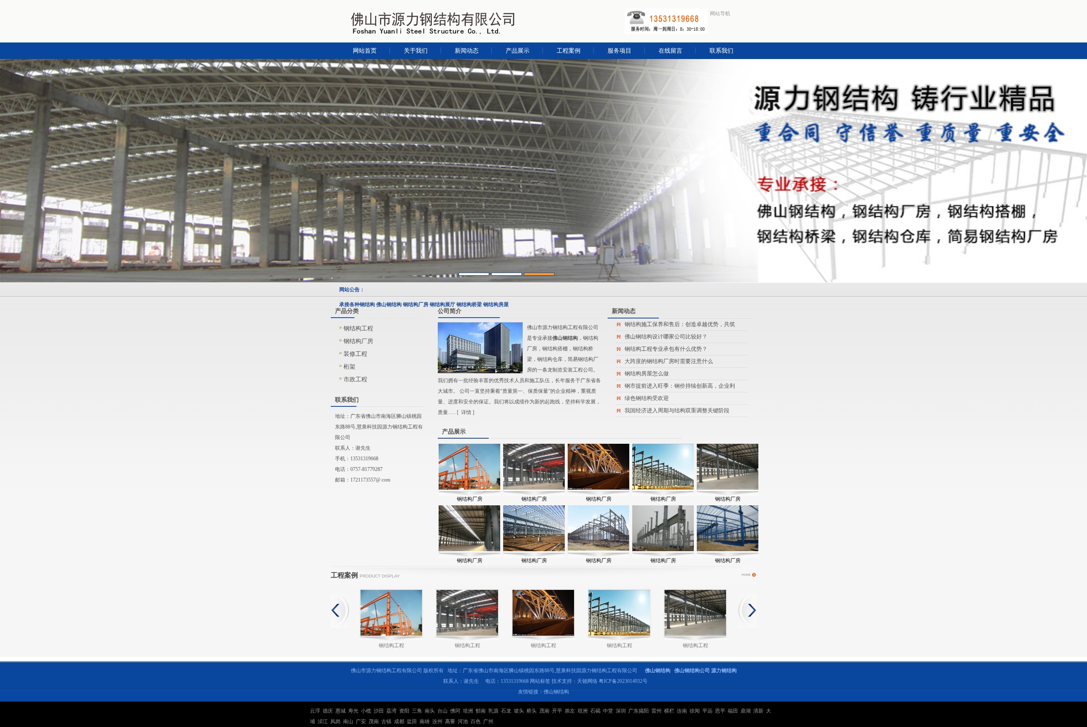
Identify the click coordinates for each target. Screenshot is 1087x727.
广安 (361, 721)
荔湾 (391, 711)
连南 (682, 711)
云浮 (315, 711)
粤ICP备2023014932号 (623, 681)
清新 (758, 711)
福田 (733, 711)
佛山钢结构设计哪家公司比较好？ (666, 336)
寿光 (353, 711)
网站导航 (720, 14)
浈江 (323, 721)
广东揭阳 (638, 711)
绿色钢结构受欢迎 (647, 398)
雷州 (656, 711)
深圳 (621, 711)
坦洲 (468, 711)
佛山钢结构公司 (692, 670)
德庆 (328, 711)
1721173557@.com (370, 480)
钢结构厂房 (358, 341)
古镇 (386, 721)
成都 (399, 721)
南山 (348, 721)
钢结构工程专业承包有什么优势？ (666, 349)
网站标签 (540, 681)
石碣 (595, 711)
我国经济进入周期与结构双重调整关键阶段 (677, 410)
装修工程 (355, 354)
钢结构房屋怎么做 (647, 373)
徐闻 (695, 711)
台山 (442, 711)
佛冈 (455, 711)
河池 (463, 721)
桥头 (532, 711)
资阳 (404, 711)
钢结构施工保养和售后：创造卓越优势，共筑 (680, 324)
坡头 (519, 711)
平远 (707, 711)
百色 (475, 721)
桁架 (349, 367)
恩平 (720, 711)
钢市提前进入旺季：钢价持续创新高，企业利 (680, 386)
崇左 (570, 711)
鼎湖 (746, 711)
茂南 (544, 711)
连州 (437, 721)
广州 (488, 721)
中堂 (608, 711)
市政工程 (355, 379)
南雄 (425, 721)
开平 (557, 711)
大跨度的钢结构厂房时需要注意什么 (669, 361)
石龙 (506, 711)
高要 (450, 721)
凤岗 (335, 721)
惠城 (340, 711)
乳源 (493, 711)
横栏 (669, 711)
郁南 (481, 711)
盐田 (412, 721)
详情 (466, 412)
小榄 (366, 711)
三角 (417, 711)
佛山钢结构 (556, 692)
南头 (430, 711)
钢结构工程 (358, 328)
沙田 (379, 711)
